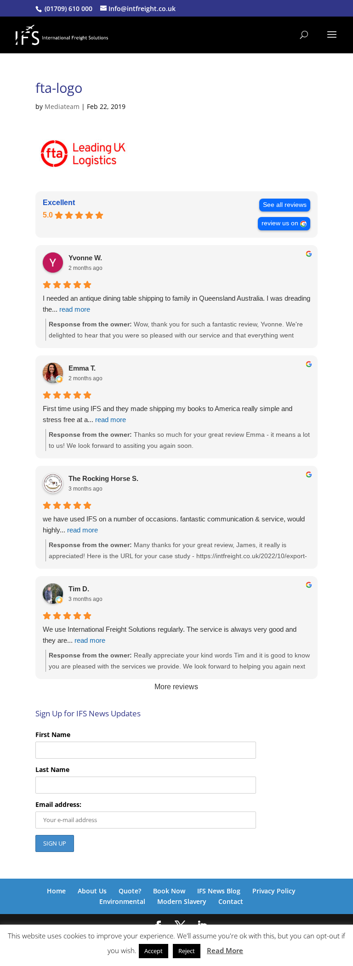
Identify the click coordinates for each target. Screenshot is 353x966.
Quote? (130, 890)
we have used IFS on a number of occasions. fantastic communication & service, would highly (174, 524)
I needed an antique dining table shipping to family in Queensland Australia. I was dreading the (176, 303)
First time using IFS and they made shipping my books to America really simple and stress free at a (167, 414)
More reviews (176, 687)
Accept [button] (153, 951)
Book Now (169, 890)
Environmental (122, 901)
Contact (230, 901)
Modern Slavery (181, 901)
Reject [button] (186, 951)
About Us (92, 890)
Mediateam (62, 106)
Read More (225, 950)
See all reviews (285, 204)
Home (56, 890)
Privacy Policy (274, 890)
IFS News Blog (218, 890)
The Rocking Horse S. (103, 478)
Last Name (52, 769)
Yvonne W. (85, 258)
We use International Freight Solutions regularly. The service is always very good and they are (169, 634)
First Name (52, 734)
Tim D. (78, 589)
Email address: (58, 804)
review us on (280, 223)
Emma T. (82, 368)
